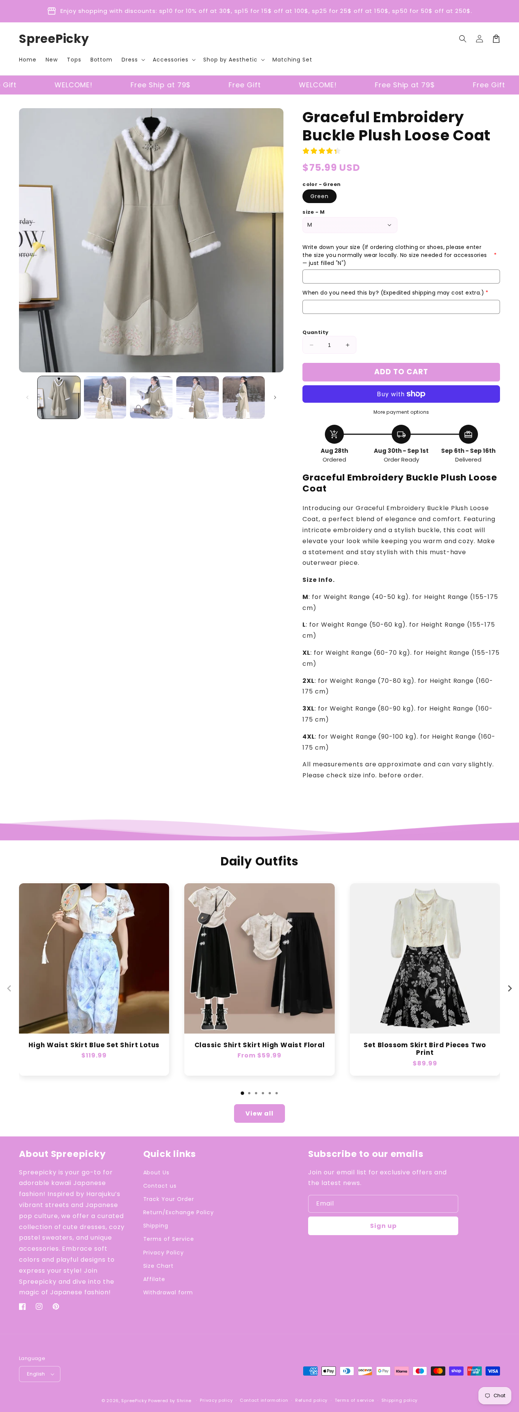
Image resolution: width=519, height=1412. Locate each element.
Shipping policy (399, 1400)
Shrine (184, 1401)
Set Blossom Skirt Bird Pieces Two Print (425, 1049)
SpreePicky (134, 1401)
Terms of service (354, 1400)
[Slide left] (27, 397)
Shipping (156, 1225)
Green (319, 196)
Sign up (383, 1225)
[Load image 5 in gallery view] (244, 397)
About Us (156, 1172)
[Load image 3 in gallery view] (151, 397)
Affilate (154, 1279)
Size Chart (158, 1266)
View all (259, 1113)
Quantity (315, 332)
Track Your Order (168, 1199)
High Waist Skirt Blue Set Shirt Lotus (94, 1045)
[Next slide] (509, 988)
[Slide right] (275, 397)
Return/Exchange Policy (178, 1212)
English (36, 1373)
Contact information (264, 1400)
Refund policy (311, 1400)
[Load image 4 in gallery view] (197, 397)
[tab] (242, 1093)
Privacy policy (216, 1400)
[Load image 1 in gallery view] (59, 397)
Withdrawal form (168, 1292)
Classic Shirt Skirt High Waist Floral (260, 1045)
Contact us (160, 1186)
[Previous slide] (9, 988)
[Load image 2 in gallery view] (105, 397)
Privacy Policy (163, 1252)
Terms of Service (168, 1239)
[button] (132, 60)
